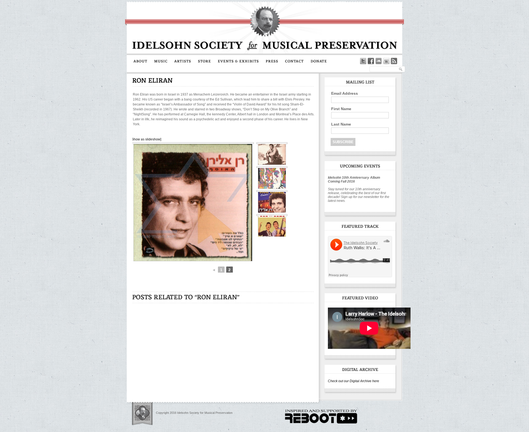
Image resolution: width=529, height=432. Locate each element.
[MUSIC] (161, 60)
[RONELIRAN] (152, 80)
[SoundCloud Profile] (378, 61)
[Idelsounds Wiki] (386, 61)
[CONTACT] (294, 60)
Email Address (344, 93)
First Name (341, 109)
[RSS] (394, 61)
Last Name (341, 124)
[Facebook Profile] (371, 61)
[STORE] (204, 60)
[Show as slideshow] (146, 139)
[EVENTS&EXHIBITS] (238, 60)
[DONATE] (318, 60)
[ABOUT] (140, 60)
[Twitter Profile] (363, 61)
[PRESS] (272, 60)
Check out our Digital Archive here (353, 381)
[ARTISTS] (183, 60)
